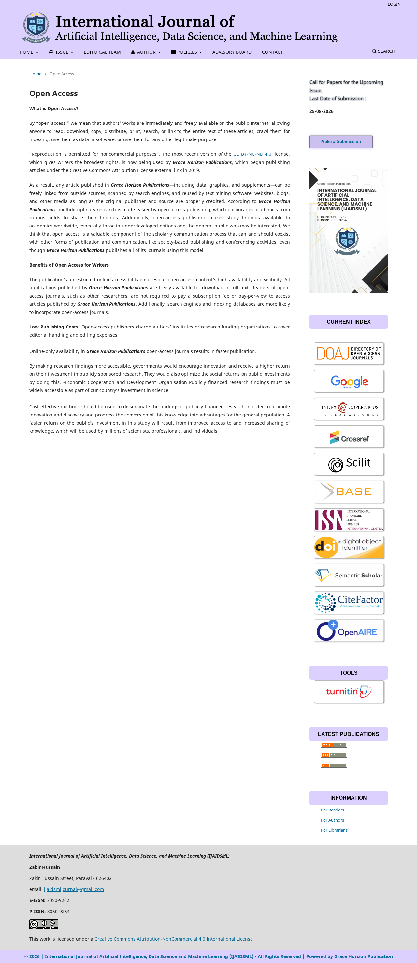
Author (146, 52)
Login (394, 4)
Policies (187, 52)
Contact (272, 52)
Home (27, 52)
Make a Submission (341, 141)
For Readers (332, 810)
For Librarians (334, 830)
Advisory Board (232, 52)
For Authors (332, 820)
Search (386, 51)
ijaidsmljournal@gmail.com (74, 889)
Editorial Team (102, 52)
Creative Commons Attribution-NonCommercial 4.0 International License (173, 939)
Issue (62, 52)
